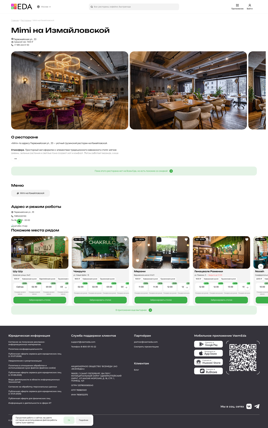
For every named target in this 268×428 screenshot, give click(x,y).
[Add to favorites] (65, 239)
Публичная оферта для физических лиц (29, 398)
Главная (15, 20)
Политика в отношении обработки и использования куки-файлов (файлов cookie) (32, 366)
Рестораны (26, 20)
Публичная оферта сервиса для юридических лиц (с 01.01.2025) (34, 392)
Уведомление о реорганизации (25, 361)
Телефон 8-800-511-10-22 (83, 346)
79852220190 (20, 216)
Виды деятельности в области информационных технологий (34, 380)
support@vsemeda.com (83, 342)
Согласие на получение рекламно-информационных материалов (26, 343)
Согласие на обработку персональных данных (32, 386)
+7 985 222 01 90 (21, 45)
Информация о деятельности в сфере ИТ (30, 403)
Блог (136, 370)
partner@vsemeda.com (146, 342)
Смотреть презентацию (146, 346)
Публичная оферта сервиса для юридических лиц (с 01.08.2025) (34, 373)
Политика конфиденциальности (25, 349)
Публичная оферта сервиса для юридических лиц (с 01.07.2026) (34, 355)
